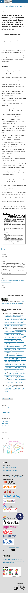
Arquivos (8, 5)
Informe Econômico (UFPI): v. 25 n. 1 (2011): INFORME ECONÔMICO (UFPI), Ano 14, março (15, 390)
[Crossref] (9, 519)
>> (4, 394)
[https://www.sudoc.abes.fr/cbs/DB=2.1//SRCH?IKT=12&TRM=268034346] (20, 519)
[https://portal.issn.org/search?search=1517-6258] (7, 533)
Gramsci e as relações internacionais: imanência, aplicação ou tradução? (13, 315)
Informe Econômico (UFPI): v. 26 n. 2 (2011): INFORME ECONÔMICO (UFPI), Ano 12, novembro (14, 375)
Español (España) (6, 412)
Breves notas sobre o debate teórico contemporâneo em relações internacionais (15, 356)
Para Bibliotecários (6, 425)
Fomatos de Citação (7, 273)
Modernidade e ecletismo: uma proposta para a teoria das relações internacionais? (15, 365)
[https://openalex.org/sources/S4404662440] (11, 524)
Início (2, 5)
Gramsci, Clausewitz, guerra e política (14, 322)
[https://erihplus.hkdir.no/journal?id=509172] (9, 538)
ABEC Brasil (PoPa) (14, 547)
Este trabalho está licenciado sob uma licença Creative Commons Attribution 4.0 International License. (13, 561)
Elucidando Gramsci (9, 373)
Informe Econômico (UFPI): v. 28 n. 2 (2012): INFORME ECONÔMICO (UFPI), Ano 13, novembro (14, 341)
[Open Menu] (1, 1)
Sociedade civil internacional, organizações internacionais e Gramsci (15, 380)
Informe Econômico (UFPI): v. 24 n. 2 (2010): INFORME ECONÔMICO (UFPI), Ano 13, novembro (15, 333)
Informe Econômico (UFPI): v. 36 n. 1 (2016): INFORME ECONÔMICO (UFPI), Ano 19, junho (15, 369)
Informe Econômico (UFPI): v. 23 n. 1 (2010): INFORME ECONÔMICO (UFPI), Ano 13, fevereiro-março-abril (15, 350)
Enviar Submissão (7, 398)
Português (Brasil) (6, 407)
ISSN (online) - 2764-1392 (9, 467)
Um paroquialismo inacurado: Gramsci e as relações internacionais (15, 337)
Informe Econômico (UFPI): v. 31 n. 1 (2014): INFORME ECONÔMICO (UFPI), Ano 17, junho (15, 325)
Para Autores (5, 423)
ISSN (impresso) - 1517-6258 (10, 470)
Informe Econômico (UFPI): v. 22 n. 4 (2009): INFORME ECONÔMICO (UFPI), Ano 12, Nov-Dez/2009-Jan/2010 (15, 360)
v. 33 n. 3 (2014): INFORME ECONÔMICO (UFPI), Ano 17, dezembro (13, 7)
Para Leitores (5, 421)
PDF (5, 249)
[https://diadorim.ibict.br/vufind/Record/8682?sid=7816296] (9, 488)
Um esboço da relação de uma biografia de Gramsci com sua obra (15, 346)
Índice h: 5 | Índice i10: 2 (15, 476)
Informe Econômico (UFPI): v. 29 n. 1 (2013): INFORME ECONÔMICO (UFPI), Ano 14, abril (15, 382)
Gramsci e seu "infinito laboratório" (13, 387)
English (4, 410)
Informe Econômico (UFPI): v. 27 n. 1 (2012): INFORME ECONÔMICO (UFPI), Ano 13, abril (15, 318)
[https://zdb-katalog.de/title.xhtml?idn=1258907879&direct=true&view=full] (10, 529)
